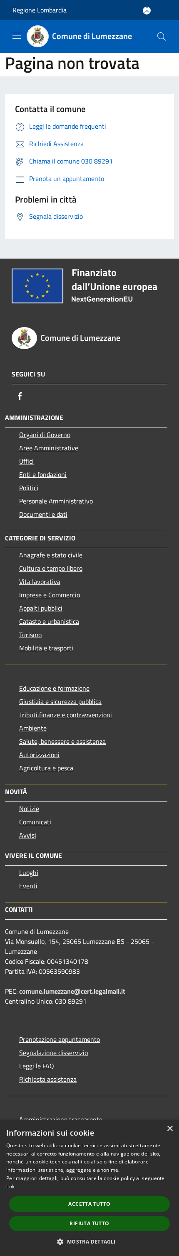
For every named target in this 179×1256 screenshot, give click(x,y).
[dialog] (89, 1188)
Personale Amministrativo (56, 501)
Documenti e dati (43, 514)
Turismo (30, 635)
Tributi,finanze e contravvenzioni (65, 715)
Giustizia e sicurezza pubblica (60, 701)
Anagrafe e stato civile (50, 555)
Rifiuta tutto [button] (89, 1223)
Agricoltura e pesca (46, 768)
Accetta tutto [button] (89, 1203)
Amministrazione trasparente (60, 1119)
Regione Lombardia (39, 10)
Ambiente (33, 728)
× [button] (170, 1129)
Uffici (26, 461)
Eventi (28, 886)
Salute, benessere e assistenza (62, 741)
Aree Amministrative (48, 448)
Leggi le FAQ (36, 1066)
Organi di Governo (44, 435)
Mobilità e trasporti (46, 648)
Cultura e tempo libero (50, 568)
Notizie (29, 809)
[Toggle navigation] (17, 36)
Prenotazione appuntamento (59, 1039)
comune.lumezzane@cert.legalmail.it (72, 991)
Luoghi (28, 872)
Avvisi (27, 835)
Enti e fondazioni (43, 474)
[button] (89, 1241)
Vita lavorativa (39, 581)
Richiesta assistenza (48, 1079)
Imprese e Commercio (49, 595)
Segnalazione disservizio (53, 1053)
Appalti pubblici (40, 608)
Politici (28, 488)
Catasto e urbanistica (49, 621)
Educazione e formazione (54, 688)
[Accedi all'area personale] (147, 10)
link (10, 1186)
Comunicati (35, 822)
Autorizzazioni (39, 755)
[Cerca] (162, 37)
